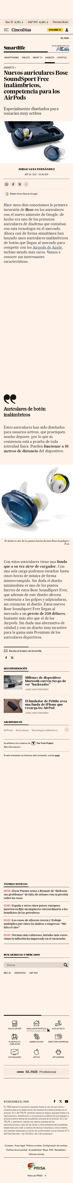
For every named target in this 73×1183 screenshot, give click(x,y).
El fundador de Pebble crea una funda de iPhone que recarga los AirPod (46, 705)
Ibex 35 (9, 22)
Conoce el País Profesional (36, 1071)
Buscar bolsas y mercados (22, 954)
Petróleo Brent (60, 22)
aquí (57, 755)
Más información (12, 747)
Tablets (26, 57)
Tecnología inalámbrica (44, 730)
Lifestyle (62, 57)
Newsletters (60, 1150)
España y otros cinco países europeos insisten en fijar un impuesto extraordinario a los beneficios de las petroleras (36, 909)
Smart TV (37, 57)
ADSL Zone (60, 49)
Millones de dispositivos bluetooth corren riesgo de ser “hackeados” (45, 681)
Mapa (45, 1150)
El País (64, 38)
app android (58, 1057)
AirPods (8, 730)
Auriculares (22, 730)
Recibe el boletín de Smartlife (25, 650)
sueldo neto (58, 1029)
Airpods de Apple (47, 247)
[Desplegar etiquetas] (66, 729)
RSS (51, 1150)
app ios (36, 1057)
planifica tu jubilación (15, 1043)
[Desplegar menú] (6, 30)
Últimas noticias (16, 884)
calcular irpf (14, 1029)
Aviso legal (20, 1145)
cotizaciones (14, 1057)
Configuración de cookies (55, 1145)
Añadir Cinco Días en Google (23, 193)
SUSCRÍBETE (55, 30)
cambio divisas (36, 1042)
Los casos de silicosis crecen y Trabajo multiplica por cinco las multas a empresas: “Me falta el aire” (35, 924)
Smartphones (11, 57)
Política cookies (34, 1145)
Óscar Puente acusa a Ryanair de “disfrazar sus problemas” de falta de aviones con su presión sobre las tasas (36, 894)
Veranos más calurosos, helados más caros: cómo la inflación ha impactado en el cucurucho (36, 936)
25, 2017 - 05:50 (36, 174)
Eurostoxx (20, 973)
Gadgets (49, 57)
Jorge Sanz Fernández (36, 169)
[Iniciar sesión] (66, 30)
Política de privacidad (16, 1150)
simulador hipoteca (36, 1029)
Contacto (9, 1145)
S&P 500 (33, 22)
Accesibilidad (35, 1150)
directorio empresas (58, 1042)
